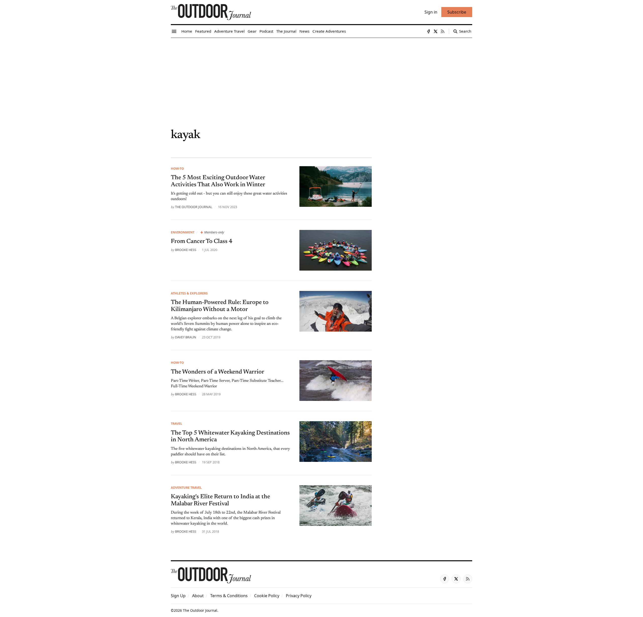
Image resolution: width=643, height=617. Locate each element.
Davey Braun (185, 337)
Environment (182, 232)
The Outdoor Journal (193, 207)
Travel (176, 423)
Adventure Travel (186, 487)
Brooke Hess (185, 250)
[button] (178, 596)
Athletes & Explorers (189, 293)
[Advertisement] (321, 75)
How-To (177, 168)
